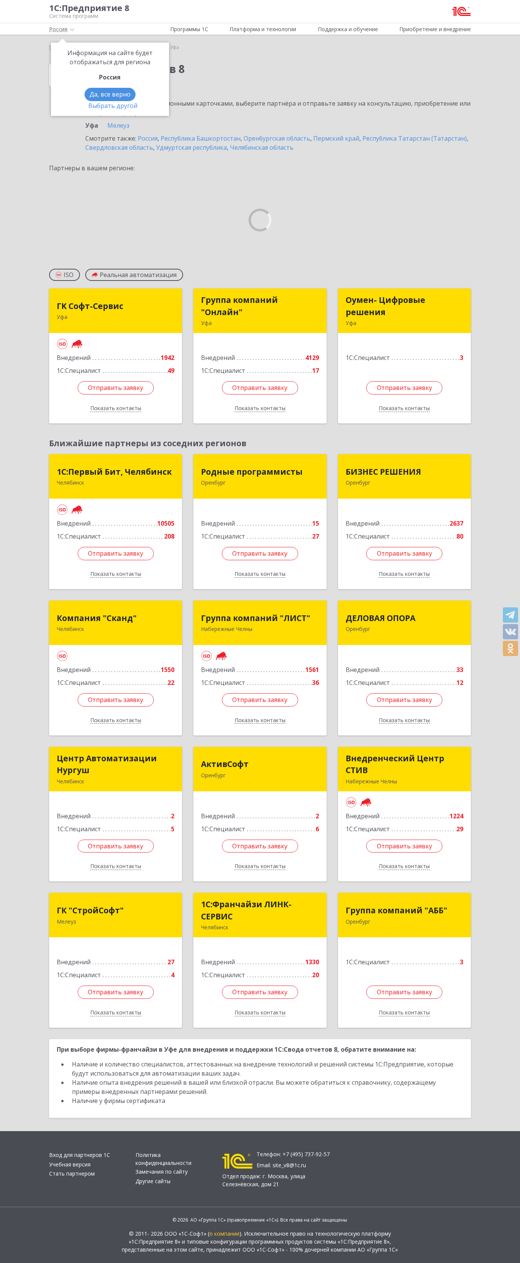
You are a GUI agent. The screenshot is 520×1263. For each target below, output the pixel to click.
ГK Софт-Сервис (90, 306)
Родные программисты (252, 471)
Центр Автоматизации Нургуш (107, 764)
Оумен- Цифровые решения (385, 306)
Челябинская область (261, 147)
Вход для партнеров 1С (79, 1154)
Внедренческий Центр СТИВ (395, 764)
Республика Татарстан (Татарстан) (414, 138)
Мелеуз (118, 125)
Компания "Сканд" (97, 618)
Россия (148, 138)
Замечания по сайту (162, 1171)
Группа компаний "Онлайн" (239, 306)
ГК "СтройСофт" (90, 910)
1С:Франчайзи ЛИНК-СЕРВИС (246, 910)
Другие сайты (153, 1181)
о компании (224, 1233)
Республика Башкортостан (201, 138)
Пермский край (336, 138)
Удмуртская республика (191, 147)
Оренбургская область (277, 138)
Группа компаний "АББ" (396, 910)
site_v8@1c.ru (289, 1165)
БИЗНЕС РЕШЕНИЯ (383, 471)
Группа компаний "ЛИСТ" (255, 618)
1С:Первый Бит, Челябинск (114, 471)
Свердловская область (119, 147)
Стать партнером (72, 1173)
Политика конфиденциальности (163, 1158)
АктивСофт (225, 764)
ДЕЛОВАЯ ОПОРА (380, 618)
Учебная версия (70, 1164)
